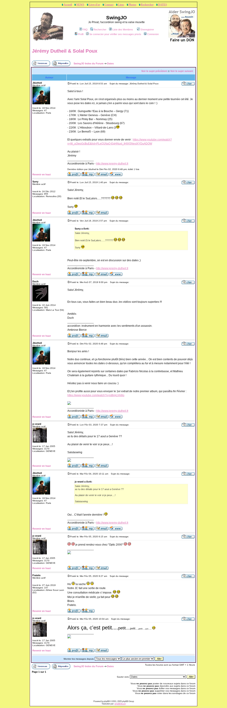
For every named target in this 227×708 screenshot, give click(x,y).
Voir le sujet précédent (154, 71)
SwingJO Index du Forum (89, 63)
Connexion (153, 34)
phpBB (107, 701)
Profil (80, 34)
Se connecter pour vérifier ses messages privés (115, 34)
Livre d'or (94, 4)
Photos (132, 4)
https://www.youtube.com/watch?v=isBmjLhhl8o (95, 395)
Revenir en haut (41, 174)
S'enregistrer (147, 29)
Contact (109, 4)
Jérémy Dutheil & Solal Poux (64, 51)
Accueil (68, 4)
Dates (110, 63)
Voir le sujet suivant (181, 71)
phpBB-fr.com (120, 703)
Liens (121, 4)
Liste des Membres (122, 29)
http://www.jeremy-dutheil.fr (112, 163)
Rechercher (147, 4)
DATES (162, 4)
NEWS (80, 4)
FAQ (85, 29)
